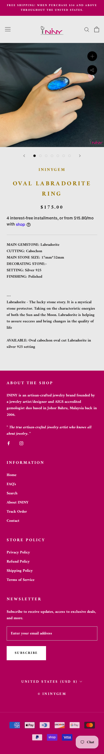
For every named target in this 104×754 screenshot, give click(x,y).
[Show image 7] (69, 156)
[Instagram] (21, 443)
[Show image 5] (58, 156)
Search (12, 493)
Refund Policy (18, 562)
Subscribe (26, 653)
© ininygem (52, 694)
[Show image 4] (52, 156)
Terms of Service (20, 580)
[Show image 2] (40, 156)
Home (11, 475)
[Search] (86, 29)
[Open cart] (96, 29)
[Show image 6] (63, 156)
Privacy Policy (18, 552)
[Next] (80, 156)
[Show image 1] (34, 156)
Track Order (17, 512)
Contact (13, 521)
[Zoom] (92, 56)
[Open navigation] (8, 29)
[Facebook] (9, 443)
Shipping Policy (20, 571)
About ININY (18, 502)
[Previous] (24, 156)
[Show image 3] (46, 156)
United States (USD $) (49, 682)
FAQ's (11, 484)
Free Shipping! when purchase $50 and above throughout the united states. (52, 7)
